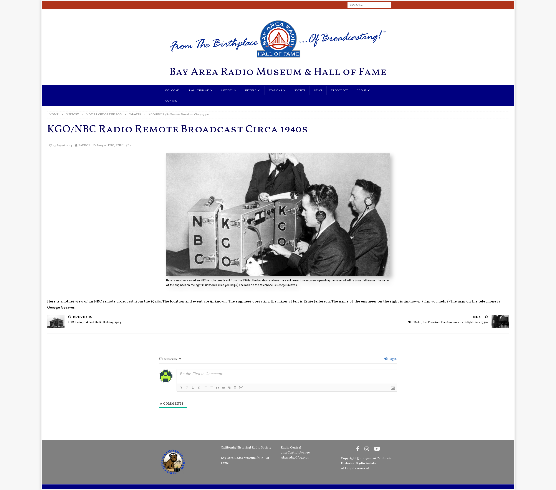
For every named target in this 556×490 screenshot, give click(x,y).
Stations (275, 90)
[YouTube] (377, 449)
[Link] (230, 387)
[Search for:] (369, 5)
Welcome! (172, 90)
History (227, 90)
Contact (172, 100)
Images (101, 146)
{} (235, 387)
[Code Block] (223, 387)
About (361, 90)
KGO (111, 146)
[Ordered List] (205, 387)
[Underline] (193, 387)
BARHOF (84, 146)
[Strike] (199, 387)
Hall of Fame (199, 90)
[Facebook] (357, 449)
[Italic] (187, 387)
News (318, 90)
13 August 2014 (62, 146)
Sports (299, 90)
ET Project (339, 90)
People (250, 90)
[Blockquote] (217, 387)
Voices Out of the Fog (104, 115)
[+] (241, 387)
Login (392, 359)
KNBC (120, 146)
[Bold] (181, 387)
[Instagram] (366, 449)
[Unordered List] (211, 387)
